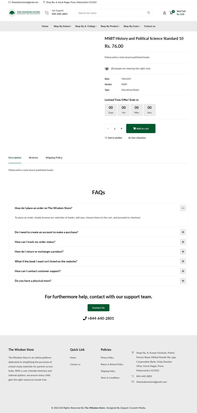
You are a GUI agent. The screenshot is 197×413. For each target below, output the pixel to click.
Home (45, 26)
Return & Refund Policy (112, 364)
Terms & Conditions (110, 377)
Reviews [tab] (33, 157)
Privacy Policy (107, 357)
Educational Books (130, 90)
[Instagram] (188, 2)
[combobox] (113, 12)
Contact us (149, 26)
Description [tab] (14, 157)
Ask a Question (138, 137)
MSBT (124, 84)
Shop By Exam (131, 26)
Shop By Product (109, 26)
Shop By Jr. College (85, 26)
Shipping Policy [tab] (54, 157)
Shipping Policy (108, 371)
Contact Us (98, 307)
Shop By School (62, 26)
